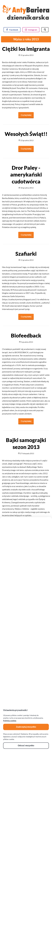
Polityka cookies (9, 720)
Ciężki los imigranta (26, 49)
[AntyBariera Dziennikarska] (26, 14)
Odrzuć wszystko (26, 745)
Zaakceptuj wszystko (26, 727)
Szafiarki (26, 254)
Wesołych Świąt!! (26, 134)
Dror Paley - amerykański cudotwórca (26, 175)
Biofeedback (26, 335)
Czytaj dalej (27, 115)
